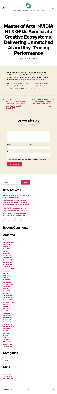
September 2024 (8, 269)
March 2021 (7, 340)
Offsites (5, 360)
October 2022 (7, 300)
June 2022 (6, 308)
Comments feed (8, 376)
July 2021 (6, 331)
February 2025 (7, 257)
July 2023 (6, 289)
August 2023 (7, 286)
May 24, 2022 (26, 59)
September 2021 (8, 326)
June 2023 (6, 291)
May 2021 (6, 335)
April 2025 (6, 253)
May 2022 (6, 311)
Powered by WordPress (24, 390)
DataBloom (11, 390)
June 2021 (6, 333)
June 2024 (6, 275)
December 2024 (8, 262)
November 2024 (8, 264)
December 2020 (8, 346)
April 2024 (6, 280)
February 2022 (7, 317)
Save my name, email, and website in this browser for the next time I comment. (28, 159)
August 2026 (7, 240)
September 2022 (8, 302)
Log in (5, 372)
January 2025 (7, 260)
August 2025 (7, 244)
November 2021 (8, 324)
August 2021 (7, 328)
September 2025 (8, 242)
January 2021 (7, 344)
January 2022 (7, 320)
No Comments (38, 59)
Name (9, 144)
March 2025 (7, 255)
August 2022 (7, 304)
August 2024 (7, 271)
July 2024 (6, 273)
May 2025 (6, 251)
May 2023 (6, 293)
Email (31, 144)
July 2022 (6, 306)
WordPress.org (8, 378)
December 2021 (8, 322)
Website (9, 151)
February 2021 (7, 342)
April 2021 (6, 337)
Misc (28, 20)
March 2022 (7, 315)
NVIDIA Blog (30, 88)
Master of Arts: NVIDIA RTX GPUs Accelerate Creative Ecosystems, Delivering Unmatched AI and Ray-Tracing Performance (27, 86)
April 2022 (6, 313)
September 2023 (8, 284)
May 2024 (6, 277)
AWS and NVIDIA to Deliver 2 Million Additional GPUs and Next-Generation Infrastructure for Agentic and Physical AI (16, 202)
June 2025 (6, 249)
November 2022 (8, 297)
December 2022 (8, 295)
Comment (10, 129)
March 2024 (7, 282)
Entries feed (7, 374)
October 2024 (7, 266)
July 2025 (6, 246)
